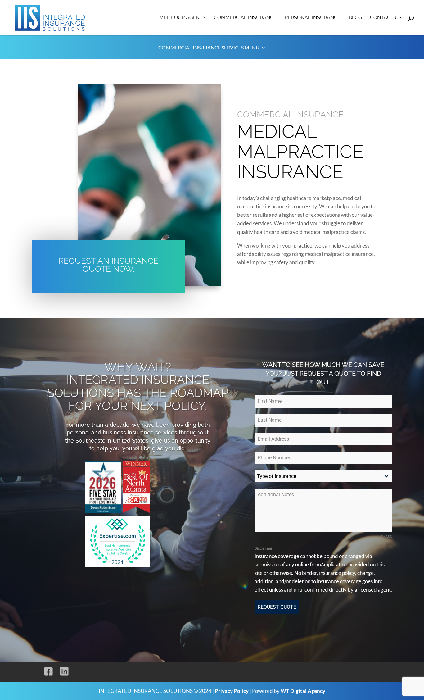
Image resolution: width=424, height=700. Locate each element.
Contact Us (386, 18)
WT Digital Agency (303, 691)
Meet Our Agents (182, 18)
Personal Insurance (313, 18)
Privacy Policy (232, 691)
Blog (355, 18)
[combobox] (323, 476)
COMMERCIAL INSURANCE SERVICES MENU (208, 47)
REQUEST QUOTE (277, 607)
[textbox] (318, 476)
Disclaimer (263, 548)
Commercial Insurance (245, 18)
